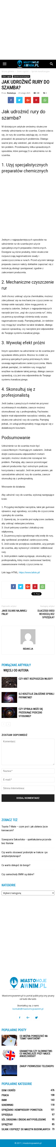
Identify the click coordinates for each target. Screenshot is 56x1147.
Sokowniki (7, 1104)
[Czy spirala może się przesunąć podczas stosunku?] (9, 712)
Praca (5, 1095)
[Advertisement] (28, 30)
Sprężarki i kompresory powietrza (22, 1109)
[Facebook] (19, 1018)
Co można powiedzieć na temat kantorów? (34, 1037)
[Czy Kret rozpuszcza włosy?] (9, 682)
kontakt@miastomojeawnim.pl (28, 1008)
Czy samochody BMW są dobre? (18, 874)
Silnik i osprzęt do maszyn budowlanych (26, 1129)
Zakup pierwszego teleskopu (37, 1066)
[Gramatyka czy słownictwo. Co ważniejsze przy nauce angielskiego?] (9, 1055)
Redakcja (11, 93)
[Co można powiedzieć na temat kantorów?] (9, 1040)
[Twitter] (36, 1018)
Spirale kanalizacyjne (21, 76)
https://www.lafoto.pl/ (29, 572)
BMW (4, 1100)
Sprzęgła (7, 1114)
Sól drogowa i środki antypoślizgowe (24, 1119)
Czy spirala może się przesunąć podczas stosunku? (31, 712)
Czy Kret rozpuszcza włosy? (36, 678)
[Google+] (28, 1018)
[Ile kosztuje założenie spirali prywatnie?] (9, 697)
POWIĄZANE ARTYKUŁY (16, 665)
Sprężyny (7, 1124)
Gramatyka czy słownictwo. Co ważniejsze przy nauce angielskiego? (36, 1054)
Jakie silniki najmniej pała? (14, 612)
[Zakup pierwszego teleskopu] (9, 1070)
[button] (51, 64)
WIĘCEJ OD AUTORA (15, 670)
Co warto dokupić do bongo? (16, 865)
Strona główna (8, 71)
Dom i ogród (6, 76)
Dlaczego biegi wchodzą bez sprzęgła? (45, 614)
